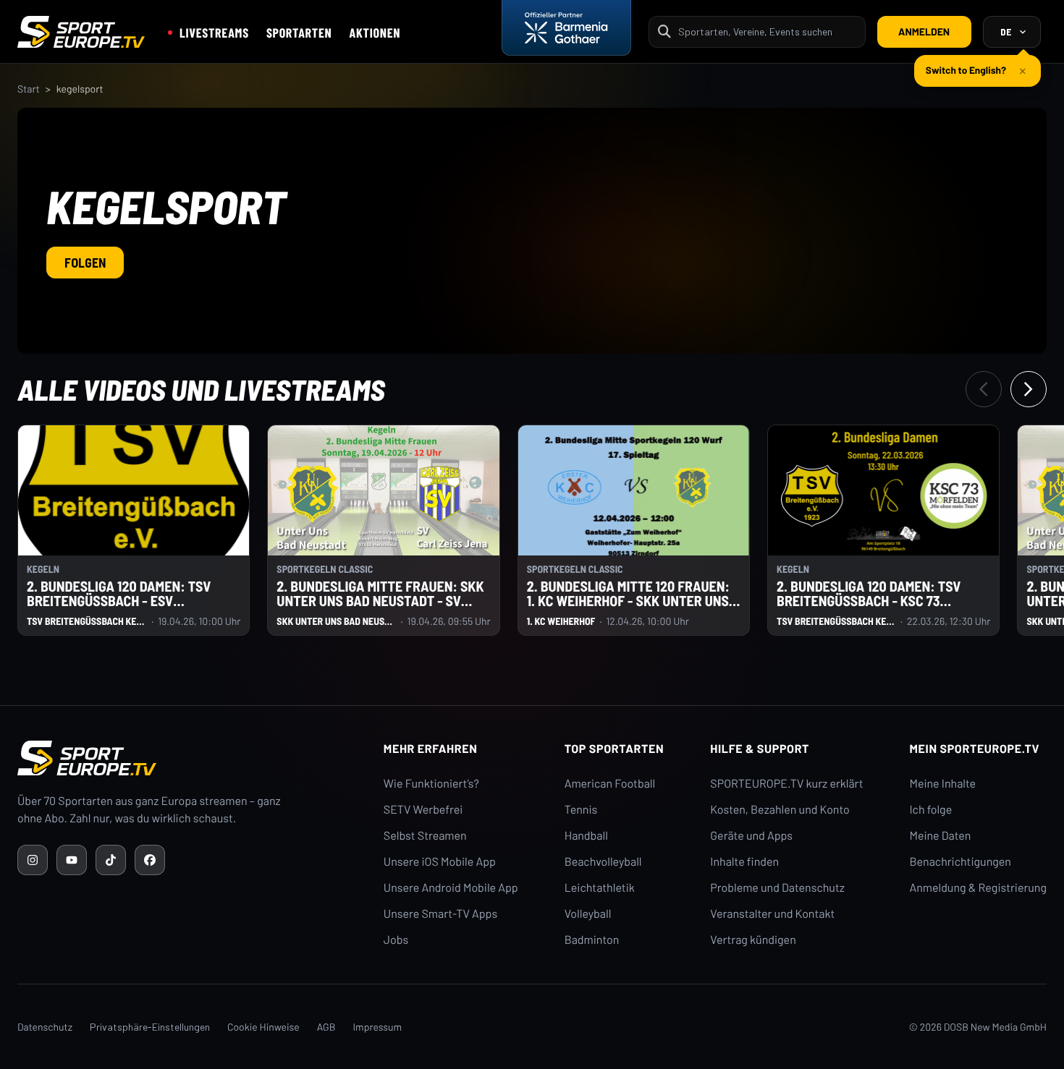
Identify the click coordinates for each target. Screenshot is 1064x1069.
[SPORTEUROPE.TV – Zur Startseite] (81, 32)
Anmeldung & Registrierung (978, 888)
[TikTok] (111, 860)
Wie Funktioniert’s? (431, 784)
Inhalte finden (744, 862)
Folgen (85, 263)
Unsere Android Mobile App (451, 888)
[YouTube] (71, 860)
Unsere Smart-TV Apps (440, 914)
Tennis (581, 810)
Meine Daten (940, 836)
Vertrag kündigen (752, 940)
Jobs (396, 940)
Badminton (592, 940)
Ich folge (930, 810)
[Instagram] (32, 860)
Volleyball (588, 914)
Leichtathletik (600, 888)
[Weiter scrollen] (1028, 389)
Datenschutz (44, 1027)
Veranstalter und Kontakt (772, 914)
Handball (586, 836)
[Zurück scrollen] (984, 389)
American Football (610, 784)
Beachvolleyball (603, 862)
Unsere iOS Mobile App (440, 862)
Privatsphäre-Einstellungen (150, 1027)
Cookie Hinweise (263, 1027)
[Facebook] (150, 860)
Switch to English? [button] (966, 70)
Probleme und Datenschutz (777, 888)
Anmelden (924, 31)
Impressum (377, 1027)
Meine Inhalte (942, 784)
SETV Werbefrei (423, 810)
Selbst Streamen (425, 836)
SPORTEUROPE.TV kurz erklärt (786, 784)
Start (28, 88)
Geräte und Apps (751, 836)
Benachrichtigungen (960, 862)
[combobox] (767, 31)
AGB (326, 1027)
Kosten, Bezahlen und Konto (779, 810)
